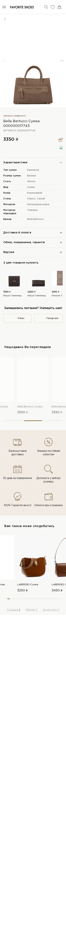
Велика (31, 176)
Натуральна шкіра (38, 204)
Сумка (31, 187)
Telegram (52, 318)
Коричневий (34, 193)
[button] (61, 61)
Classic (31, 199)
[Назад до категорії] (4, 19)
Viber (21, 318)
